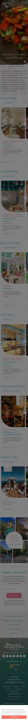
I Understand (14, 717)
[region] (14, 712)
